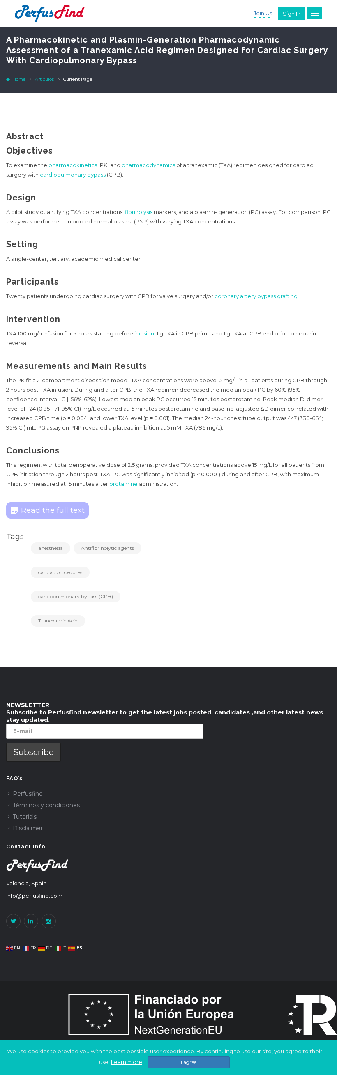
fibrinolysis (138, 212)
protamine (123, 483)
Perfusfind (28, 793)
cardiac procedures (60, 572)
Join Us (263, 13)
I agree (188, 1062)
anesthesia (50, 548)
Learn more (126, 1062)
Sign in (291, 13)
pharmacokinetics (72, 165)
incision (144, 333)
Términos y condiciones (46, 805)
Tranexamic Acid (58, 621)
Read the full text (53, 510)
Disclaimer (28, 828)
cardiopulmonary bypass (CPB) (75, 596)
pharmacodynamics (148, 165)
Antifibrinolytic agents (107, 548)
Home (18, 79)
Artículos (44, 79)
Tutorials (25, 816)
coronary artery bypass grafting (256, 296)
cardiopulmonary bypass (73, 174)
